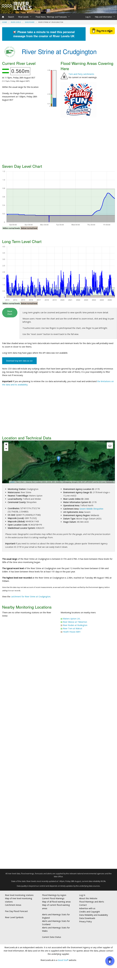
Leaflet (12, 482)
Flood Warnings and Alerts (91, 901)
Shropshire (29, 22)
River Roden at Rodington (75, 625)
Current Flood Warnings (53, 898)
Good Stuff (63, 960)
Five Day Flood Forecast (16, 911)
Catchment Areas (13, 905)
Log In (88, 16)
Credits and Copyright (89, 911)
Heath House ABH (71, 631)
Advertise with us (87, 908)
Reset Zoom (9, 312)
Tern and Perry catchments (81, 74)
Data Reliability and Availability (93, 915)
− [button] (6, 449)
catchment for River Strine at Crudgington (30, 596)
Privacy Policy (85, 921)
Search (11, 16)
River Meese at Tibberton (75, 622)
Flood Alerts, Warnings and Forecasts (51, 16)
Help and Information (103, 16)
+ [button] (6, 444)
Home (4, 22)
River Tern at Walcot (72, 628)
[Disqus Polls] (58, 677)
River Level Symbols (14, 917)
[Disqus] (58, 752)
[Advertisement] (58, 140)
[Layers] (110, 445)
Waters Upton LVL (71, 618)
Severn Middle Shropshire (91, 508)
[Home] (3, 17)
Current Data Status (51, 937)
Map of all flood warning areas (56, 901)
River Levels (23, 16)
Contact (83, 905)
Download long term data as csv (19, 360)
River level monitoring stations (19, 895)
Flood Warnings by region (54, 895)
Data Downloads (87, 918)
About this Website (88, 898)
